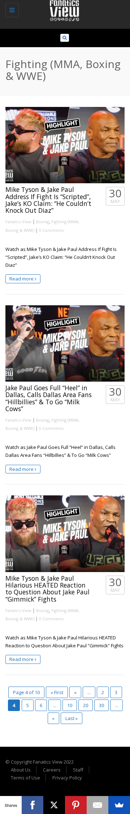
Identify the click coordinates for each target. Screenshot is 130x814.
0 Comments (51, 230)
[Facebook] (32, 805)
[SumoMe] (119, 805)
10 (69, 705)
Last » (71, 718)
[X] (54, 805)
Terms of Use (25, 777)
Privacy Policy (67, 777)
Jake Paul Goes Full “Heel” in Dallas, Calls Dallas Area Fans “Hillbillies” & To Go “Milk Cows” (48, 398)
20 (85, 705)
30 (101, 705)
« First (57, 692)
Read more (22, 278)
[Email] (97, 805)
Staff (78, 769)
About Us (21, 769)
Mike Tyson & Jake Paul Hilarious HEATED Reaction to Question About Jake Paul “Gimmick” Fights (47, 588)
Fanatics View (18, 221)
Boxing (42, 221)
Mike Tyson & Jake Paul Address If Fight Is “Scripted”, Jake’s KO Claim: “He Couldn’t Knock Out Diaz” (48, 200)
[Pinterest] (76, 805)
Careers (52, 769)
